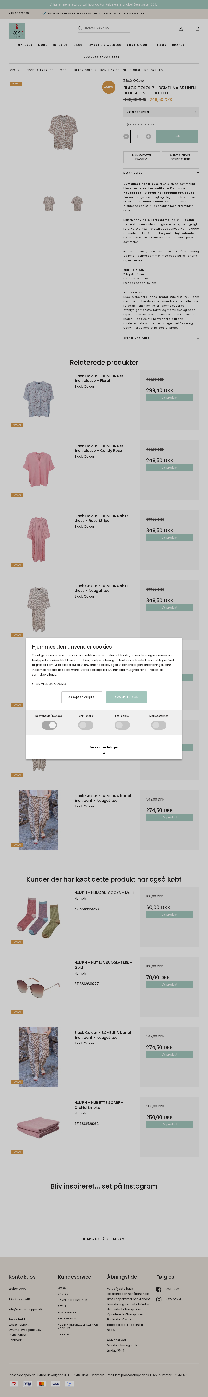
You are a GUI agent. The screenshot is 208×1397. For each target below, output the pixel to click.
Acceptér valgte (81, 697)
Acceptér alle (126, 697)
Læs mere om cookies (50, 683)
